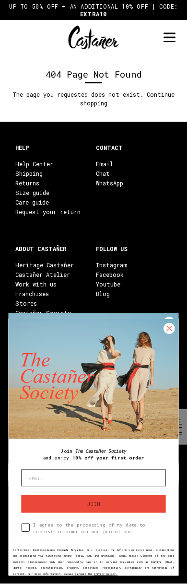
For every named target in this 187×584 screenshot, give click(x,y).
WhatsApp (109, 183)
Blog (103, 294)
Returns (27, 183)
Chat (103, 173)
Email (104, 164)
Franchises (32, 294)
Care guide (32, 202)
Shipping (29, 173)
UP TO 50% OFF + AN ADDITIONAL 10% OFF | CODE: (93, 10)
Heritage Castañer (44, 265)
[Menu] (169, 38)
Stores (26, 303)
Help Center (34, 164)
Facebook (110, 274)
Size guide (32, 192)
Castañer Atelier (42, 274)
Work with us (36, 284)
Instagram (111, 265)
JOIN (93, 503)
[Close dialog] (169, 328)
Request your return (48, 212)
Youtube (108, 284)
